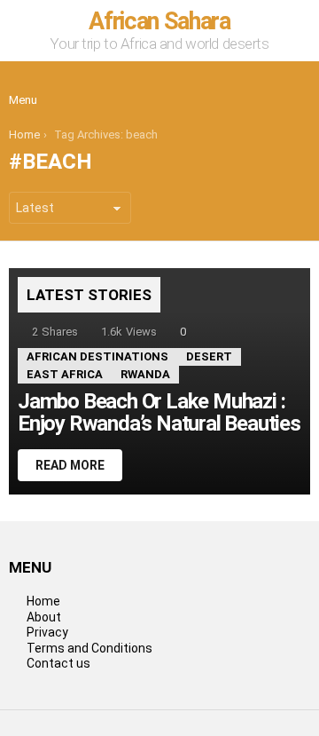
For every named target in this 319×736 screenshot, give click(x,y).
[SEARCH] (296, 86)
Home (43, 601)
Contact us (58, 663)
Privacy (47, 632)
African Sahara (159, 21)
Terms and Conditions (89, 648)
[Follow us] (259, 86)
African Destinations (97, 356)
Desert (209, 356)
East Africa (65, 374)
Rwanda (145, 374)
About (44, 617)
